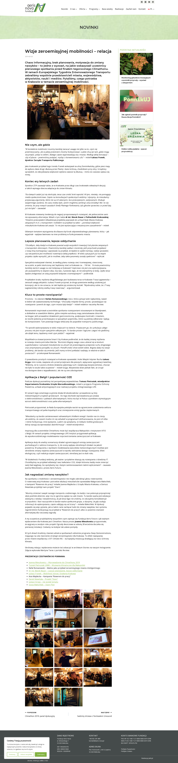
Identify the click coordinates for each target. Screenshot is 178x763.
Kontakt (142, 9)
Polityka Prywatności (128, 749)
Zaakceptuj (40, 754)
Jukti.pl (151, 758)
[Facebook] (141, 2)
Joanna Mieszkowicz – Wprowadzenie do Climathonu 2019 (54, 562)
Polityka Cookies (126, 751)
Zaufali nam (131, 9)
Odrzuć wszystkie (26, 754)
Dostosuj (12, 754)
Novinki (64, 9)
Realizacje (119, 9)
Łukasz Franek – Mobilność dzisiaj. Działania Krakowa (52, 573)
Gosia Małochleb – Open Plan (42, 584)
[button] (39, 598)
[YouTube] (149, 2)
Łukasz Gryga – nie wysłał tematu (43, 582)
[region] (26, 748)
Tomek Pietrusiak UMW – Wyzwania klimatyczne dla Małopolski (57, 565)
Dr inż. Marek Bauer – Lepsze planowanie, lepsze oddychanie (55, 571)
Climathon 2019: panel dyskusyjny (40, 714)
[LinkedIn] (152, 2)
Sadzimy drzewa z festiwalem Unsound (94, 714)
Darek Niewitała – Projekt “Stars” (43, 579)
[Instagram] (145, 2)
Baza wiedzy (107, 9)
